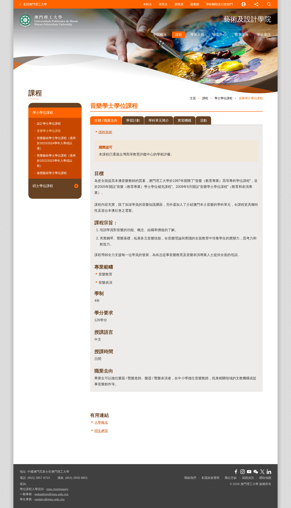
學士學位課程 (43, 112)
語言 (243, 4)
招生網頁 (101, 431)
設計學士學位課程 (49, 123)
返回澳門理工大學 (35, 4)
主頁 (193, 98)
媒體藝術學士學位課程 (52, 173)
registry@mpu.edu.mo (50, 499)
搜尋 (269, 4)
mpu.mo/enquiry (57, 489)
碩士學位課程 (43, 186)
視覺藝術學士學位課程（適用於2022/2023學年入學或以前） (56, 160)
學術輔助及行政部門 (219, 4)
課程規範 (105, 132)
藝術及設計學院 (247, 19)
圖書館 (194, 4)
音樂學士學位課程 (49, 130)
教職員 (178, 4)
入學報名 (101, 422)
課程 (205, 98)
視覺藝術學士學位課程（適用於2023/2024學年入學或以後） (56, 143)
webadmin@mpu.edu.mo (51, 494)
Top (268, 498)
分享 (256, 4)
